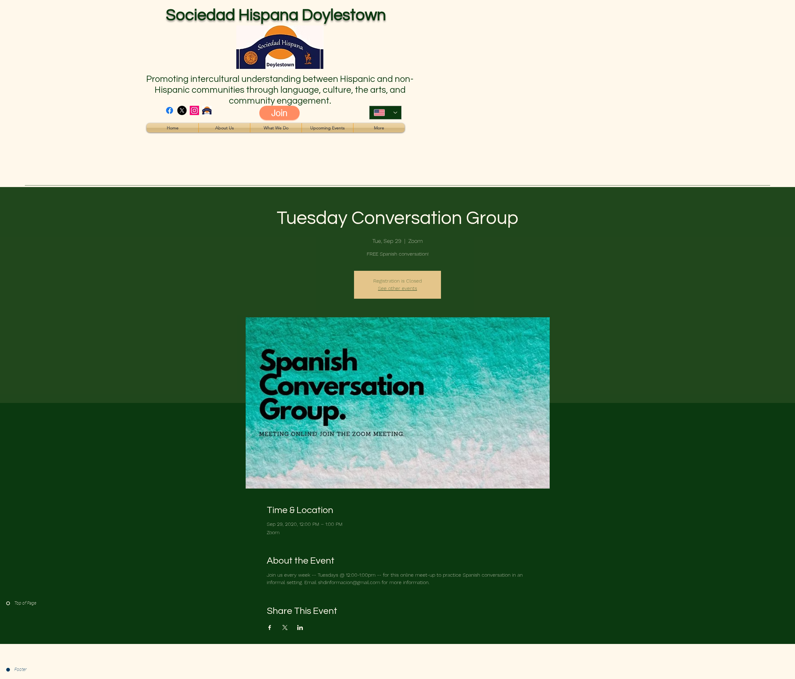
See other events (397, 288)
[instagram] (194, 110)
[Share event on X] (285, 627)
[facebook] (169, 110)
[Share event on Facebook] (270, 627)
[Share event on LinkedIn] (300, 627)
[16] (206, 110)
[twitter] (182, 110)
